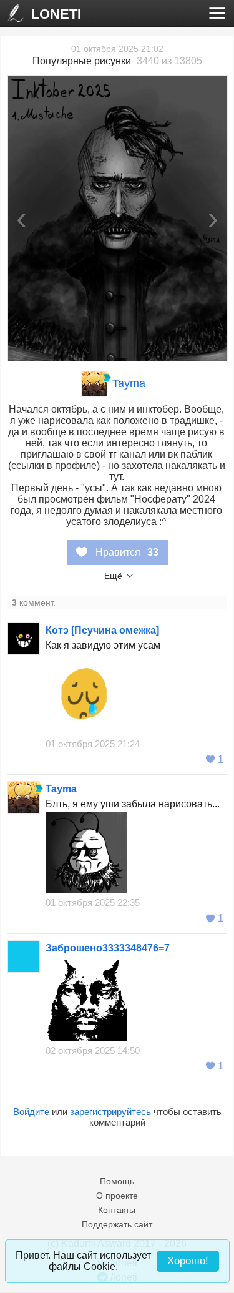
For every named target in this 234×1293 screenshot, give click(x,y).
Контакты (116, 1210)
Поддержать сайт (117, 1224)
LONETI (56, 14)
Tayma (128, 383)
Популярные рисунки (81, 61)
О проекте (117, 1196)
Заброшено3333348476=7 (108, 948)
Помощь (117, 1181)
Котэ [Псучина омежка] (102, 630)
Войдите (31, 1111)
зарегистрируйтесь (110, 1111)
